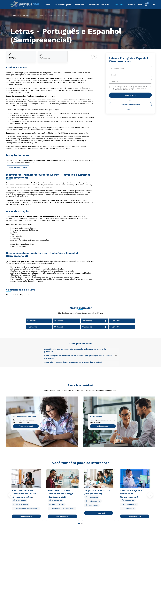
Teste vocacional (26, 426)
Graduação (15, 15)
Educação (25, 15)
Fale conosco (102, 426)
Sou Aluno (118, 5)
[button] (11, 495)
